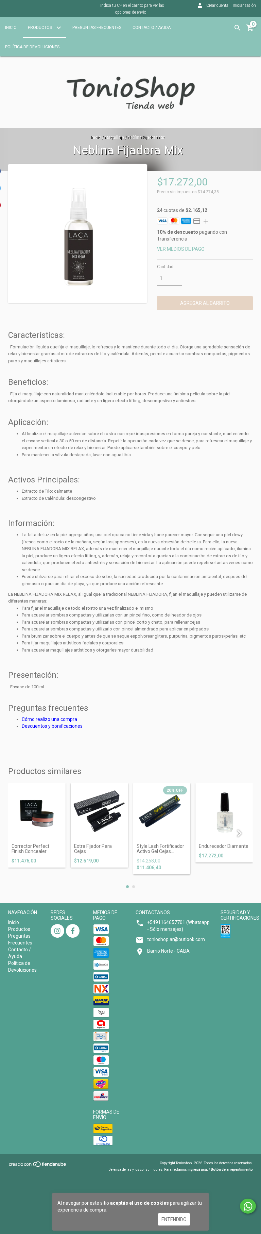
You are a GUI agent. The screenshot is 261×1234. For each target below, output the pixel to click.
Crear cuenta (217, 5)
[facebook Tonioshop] (73, 931)
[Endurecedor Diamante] (224, 811)
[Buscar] (237, 28)
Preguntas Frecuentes (96, 27)
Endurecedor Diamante (223, 846)
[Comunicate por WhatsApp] (248, 1206)
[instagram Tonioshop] (57, 931)
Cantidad (165, 266)
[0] (250, 30)
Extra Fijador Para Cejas (93, 849)
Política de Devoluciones (32, 47)
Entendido (174, 1219)
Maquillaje (114, 137)
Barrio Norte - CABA (168, 951)
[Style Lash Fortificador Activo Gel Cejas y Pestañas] (162, 811)
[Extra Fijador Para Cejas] (99, 811)
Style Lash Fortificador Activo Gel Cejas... (160, 849)
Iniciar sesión (244, 5)
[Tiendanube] (38, 1166)
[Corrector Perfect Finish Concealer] (37, 811)
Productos (40, 27)
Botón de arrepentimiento (232, 1169)
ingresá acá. (198, 1169)
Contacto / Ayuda (152, 27)
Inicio (11, 27)
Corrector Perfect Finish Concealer (30, 849)
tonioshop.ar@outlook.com (176, 939)
